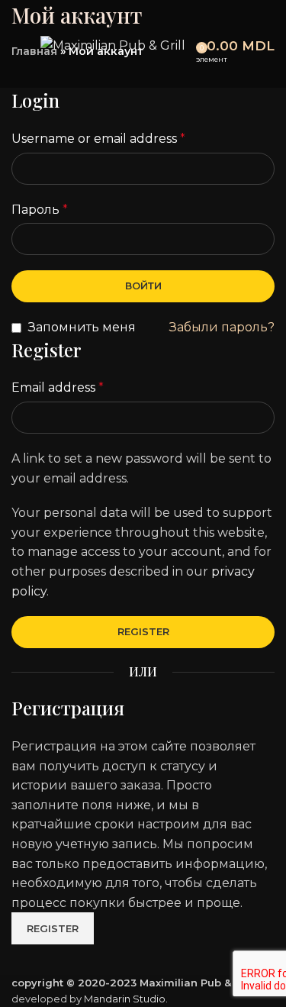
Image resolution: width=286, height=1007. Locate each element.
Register (143, 631)
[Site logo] (112, 44)
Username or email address (98, 138)
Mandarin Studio (124, 998)
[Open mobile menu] (17, 46)
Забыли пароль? (222, 327)
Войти (143, 285)
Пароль (39, 209)
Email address (57, 387)
